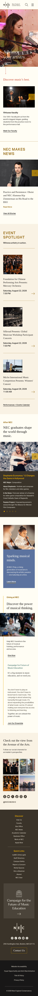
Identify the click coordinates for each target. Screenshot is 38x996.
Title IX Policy (19, 975)
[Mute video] (26, 62)
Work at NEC (19, 839)
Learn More (11, 582)
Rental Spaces (19, 868)
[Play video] (30, 63)
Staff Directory (19, 858)
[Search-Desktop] (27, 5)
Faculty (19, 823)
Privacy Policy (19, 980)
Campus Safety (19, 861)
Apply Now (19, 843)
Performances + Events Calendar (16, 405)
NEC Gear (19, 877)
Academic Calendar (19, 833)
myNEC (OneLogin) (19, 855)
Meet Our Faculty (10, 131)
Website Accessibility (19, 966)
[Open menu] (32, 5)
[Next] (32, 97)
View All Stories (9, 213)
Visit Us (19, 820)
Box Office (19, 826)
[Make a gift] (19, 900)
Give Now (11, 655)
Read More (7, 207)
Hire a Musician (19, 871)
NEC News (19, 830)
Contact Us (19, 950)
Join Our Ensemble (15, 723)
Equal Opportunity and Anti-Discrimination (19, 971)
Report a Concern (19, 864)
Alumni (19, 874)
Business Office (19, 836)
